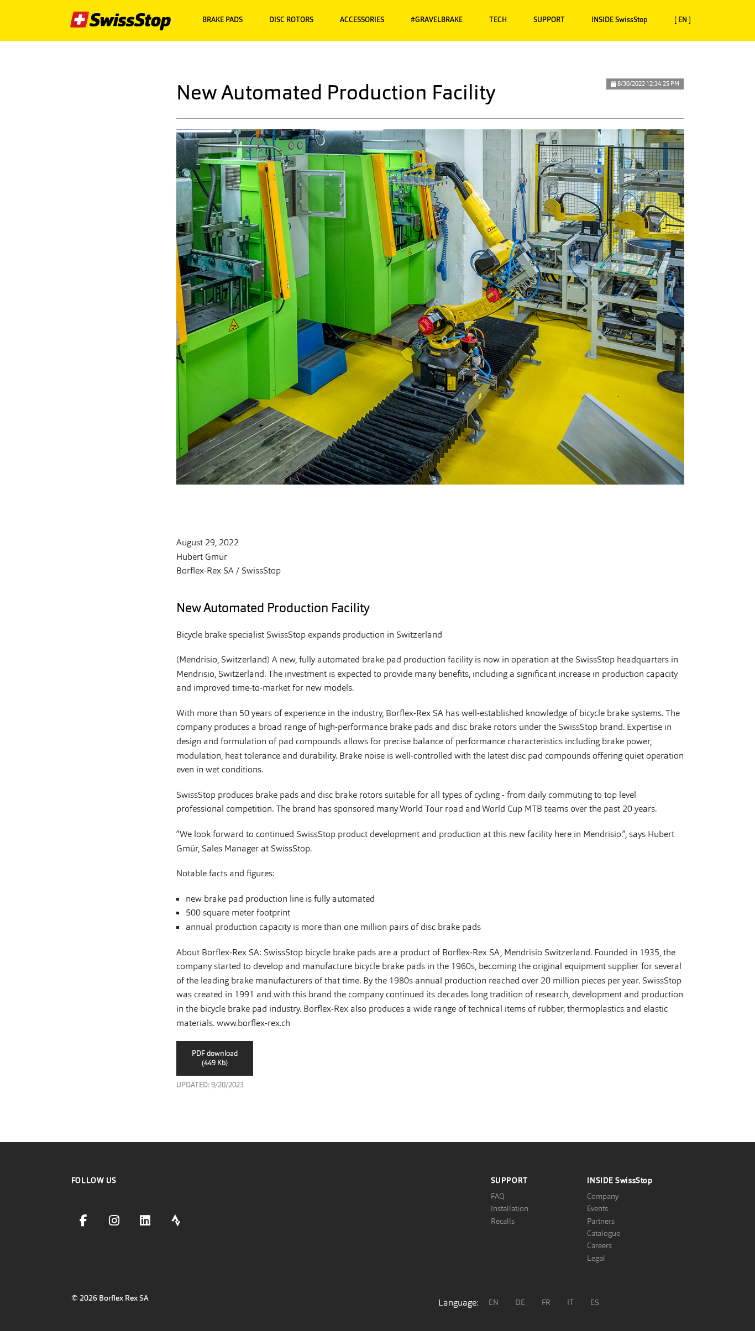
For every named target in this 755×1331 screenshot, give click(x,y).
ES (594, 1302)
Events (597, 1208)
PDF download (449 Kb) (215, 1058)
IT (570, 1302)
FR (546, 1302)
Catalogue (603, 1233)
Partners (601, 1221)
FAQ (498, 1196)
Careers (599, 1245)
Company (602, 1196)
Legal (596, 1258)
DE (520, 1302)
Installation (509, 1208)
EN (494, 1302)
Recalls (503, 1221)
